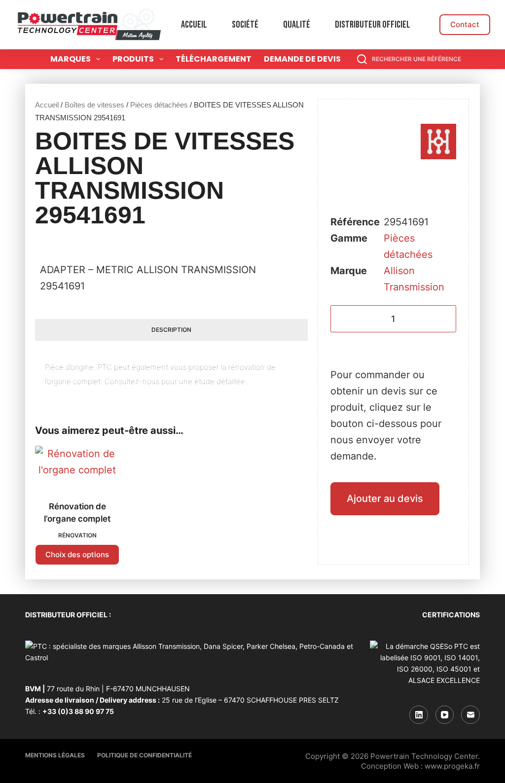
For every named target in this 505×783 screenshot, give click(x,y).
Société (245, 25)
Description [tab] (171, 329)
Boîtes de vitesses (94, 105)
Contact (464, 24)
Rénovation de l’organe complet (77, 512)
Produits (133, 59)
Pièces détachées (159, 105)
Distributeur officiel (372, 25)
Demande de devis (302, 59)
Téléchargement (214, 59)
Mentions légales (55, 755)
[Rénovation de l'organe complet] (77, 467)
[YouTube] (444, 715)
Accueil (194, 25)
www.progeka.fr (452, 766)
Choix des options (77, 554)
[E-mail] (470, 715)
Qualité (296, 25)
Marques (70, 59)
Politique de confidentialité (144, 755)
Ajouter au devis (385, 498)
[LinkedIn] (418, 715)
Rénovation (77, 535)
